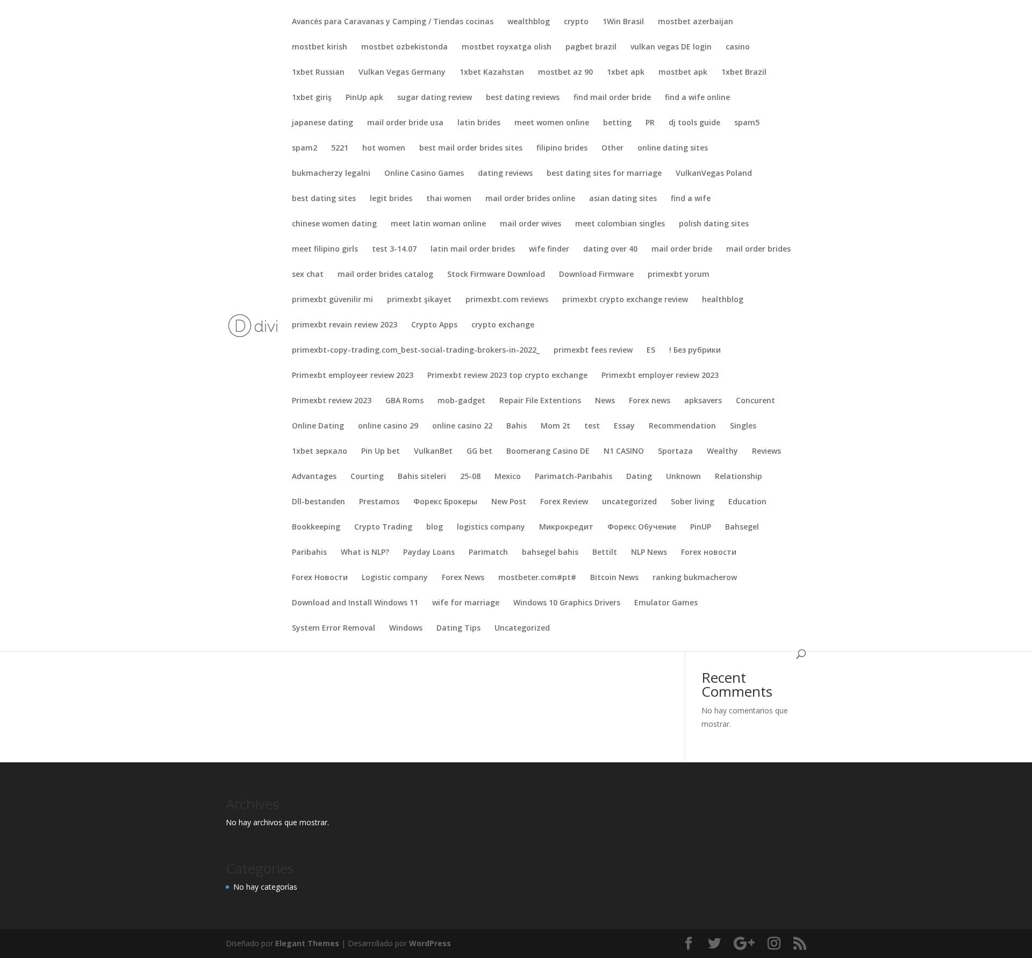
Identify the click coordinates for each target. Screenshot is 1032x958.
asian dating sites (623, 199)
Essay (624, 426)
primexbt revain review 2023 (344, 325)
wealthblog (528, 22)
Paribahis (309, 552)
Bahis (516, 426)
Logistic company (395, 578)
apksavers (703, 401)
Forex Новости (320, 578)
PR (650, 123)
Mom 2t (555, 426)
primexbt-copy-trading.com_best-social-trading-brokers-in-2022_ (416, 350)
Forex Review (564, 502)
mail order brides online (530, 199)
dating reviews (505, 173)
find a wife (691, 199)
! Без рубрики (695, 350)
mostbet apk (682, 72)
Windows (405, 628)
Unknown (683, 477)
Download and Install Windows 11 (355, 603)
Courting (367, 477)
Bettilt (604, 552)
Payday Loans (429, 552)
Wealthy (722, 451)
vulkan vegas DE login (671, 47)
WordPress (430, 943)
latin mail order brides (473, 249)
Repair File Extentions (540, 401)
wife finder (549, 249)
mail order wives (530, 224)
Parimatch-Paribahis (573, 477)
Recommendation (682, 426)
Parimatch (488, 552)
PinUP (700, 527)
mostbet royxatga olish (506, 47)
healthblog (722, 300)
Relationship (738, 477)
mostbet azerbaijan (695, 22)
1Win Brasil (623, 22)
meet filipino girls (325, 249)
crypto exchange (502, 325)
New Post (508, 502)
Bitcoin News (614, 578)
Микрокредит (566, 527)
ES (651, 350)
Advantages (314, 477)
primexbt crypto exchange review (625, 300)
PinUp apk (364, 98)
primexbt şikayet (419, 300)
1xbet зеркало (319, 451)
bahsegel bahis (550, 552)
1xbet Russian (318, 72)
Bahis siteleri (422, 477)
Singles (743, 426)
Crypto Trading (383, 527)
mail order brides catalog (385, 274)
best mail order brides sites (470, 148)
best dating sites (324, 199)
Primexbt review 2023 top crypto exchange (507, 375)
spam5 (746, 123)
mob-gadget (461, 401)
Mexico (507, 477)
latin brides (478, 123)
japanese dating (322, 123)
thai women (448, 199)
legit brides (391, 199)
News (605, 401)
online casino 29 (388, 426)
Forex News (463, 578)
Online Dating (318, 426)
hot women (383, 148)
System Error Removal (333, 628)
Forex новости (708, 552)
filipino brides (561, 148)
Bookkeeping (316, 527)
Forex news (649, 401)
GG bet (479, 451)
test (592, 426)
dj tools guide (694, 123)
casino (738, 47)
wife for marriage (465, 603)
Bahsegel (742, 527)
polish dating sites (714, 224)
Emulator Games (666, 603)
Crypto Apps (434, 325)
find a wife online (697, 98)
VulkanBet (433, 451)
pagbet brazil (591, 47)
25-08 (470, 477)
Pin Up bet (380, 451)
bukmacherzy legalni (331, 173)
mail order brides (758, 249)
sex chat (308, 274)
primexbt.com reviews (506, 300)
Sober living (692, 502)
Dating (639, 477)
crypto (576, 22)
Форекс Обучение (641, 527)
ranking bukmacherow (695, 578)
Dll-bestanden (318, 502)
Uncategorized (522, 628)
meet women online (551, 123)
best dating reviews (523, 98)
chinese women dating (334, 224)
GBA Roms (404, 401)
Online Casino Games (424, 173)
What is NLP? (365, 552)
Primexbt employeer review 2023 (352, 375)
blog (434, 527)
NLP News (649, 552)
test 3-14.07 (394, 249)
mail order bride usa (405, 123)
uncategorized (629, 502)
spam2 (304, 148)
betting (617, 123)
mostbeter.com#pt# (537, 578)
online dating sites (672, 148)
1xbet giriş (312, 98)
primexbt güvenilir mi (332, 300)
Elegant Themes (307, 943)
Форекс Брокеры (445, 502)
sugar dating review (434, 98)
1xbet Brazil (743, 72)
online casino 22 (462, 426)
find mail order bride (612, 98)
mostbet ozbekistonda (404, 47)
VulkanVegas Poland (714, 173)
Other (612, 148)
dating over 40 (610, 249)
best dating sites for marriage (604, 173)
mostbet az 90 (565, 72)
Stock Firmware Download (496, 274)
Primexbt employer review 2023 (660, 375)
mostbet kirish (319, 47)
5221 (339, 148)
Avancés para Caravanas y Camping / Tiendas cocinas (392, 22)
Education (747, 502)
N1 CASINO (624, 451)
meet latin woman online (438, 224)
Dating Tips (458, 628)
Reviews (766, 451)
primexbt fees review (593, 350)
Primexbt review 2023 (331, 401)
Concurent (755, 401)
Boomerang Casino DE (548, 451)
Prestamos (379, 502)
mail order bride (681, 249)
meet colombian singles (620, 224)
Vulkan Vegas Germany (402, 72)
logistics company (491, 527)
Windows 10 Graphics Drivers (566, 603)
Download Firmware (596, 274)
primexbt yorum (679, 274)
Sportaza (675, 451)
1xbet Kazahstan (492, 72)
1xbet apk (625, 72)
